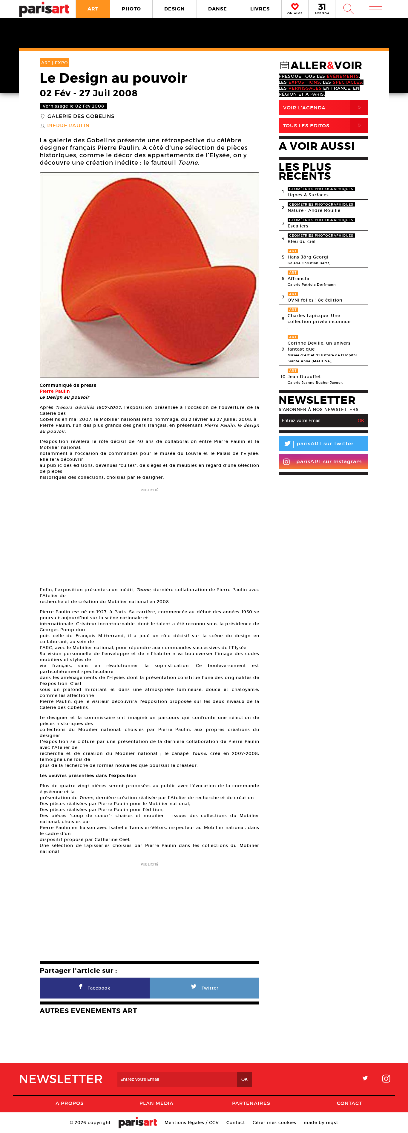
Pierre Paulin (68, 126)
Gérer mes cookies (274, 1122)
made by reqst (321, 1122)
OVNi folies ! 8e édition (315, 300)
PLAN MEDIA (156, 1103)
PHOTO (131, 9)
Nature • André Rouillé (314, 210)
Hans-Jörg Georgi (308, 257)
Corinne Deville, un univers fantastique (319, 346)
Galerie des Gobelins (81, 117)
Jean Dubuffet (304, 376)
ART (93, 9)
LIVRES (260, 9)
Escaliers (298, 226)
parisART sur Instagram (329, 461)
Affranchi (298, 278)
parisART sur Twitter (318, 444)
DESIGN (174, 9)
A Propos (70, 1103)
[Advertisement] (149, 535)
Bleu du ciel (302, 241)
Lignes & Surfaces (308, 195)
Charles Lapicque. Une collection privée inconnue (319, 318)
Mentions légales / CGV (192, 1122)
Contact (349, 1103)
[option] (149, 275)
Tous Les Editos (323, 125)
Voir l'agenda (323, 107)
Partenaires (251, 1103)
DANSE (217, 9)
